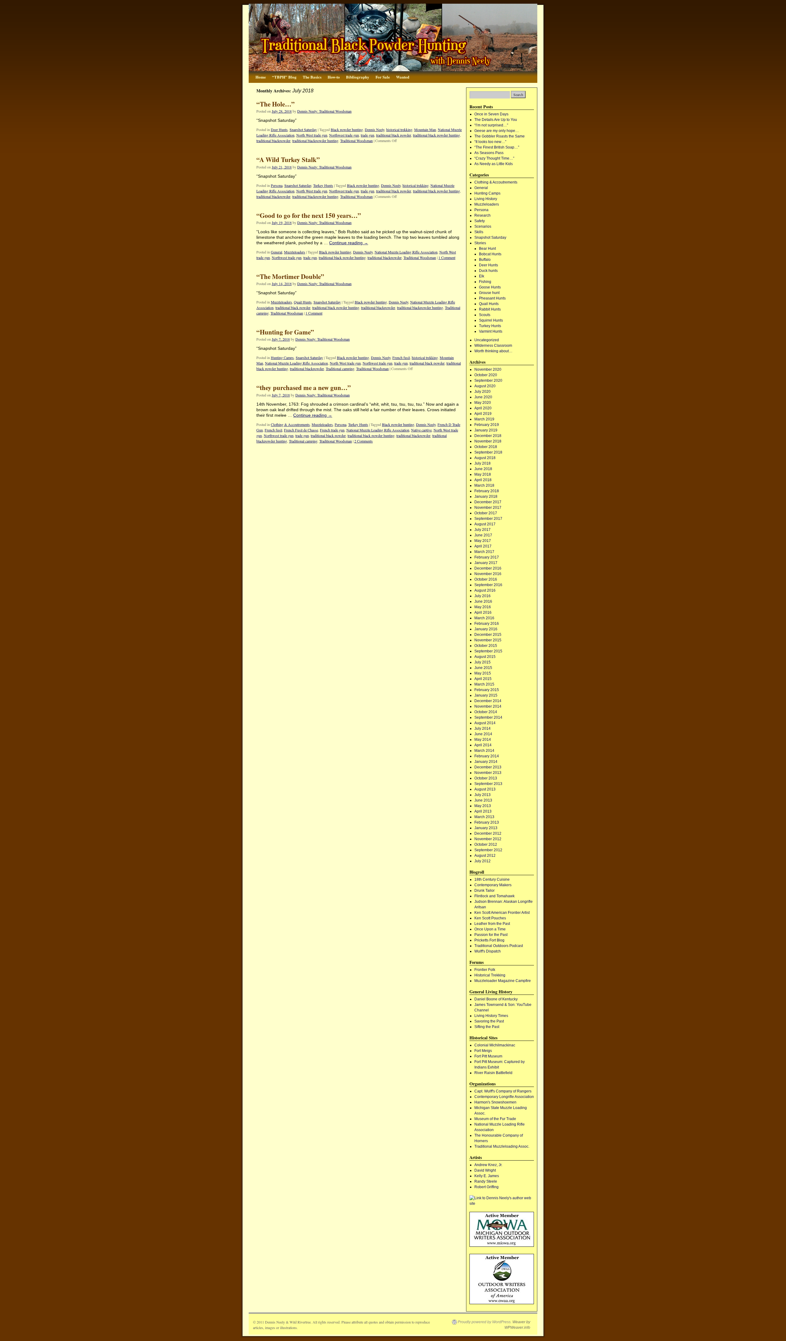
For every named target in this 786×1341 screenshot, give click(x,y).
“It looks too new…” (490, 142)
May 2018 (482, 474)
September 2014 (488, 717)
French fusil (401, 357)
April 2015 (483, 679)
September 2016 (488, 585)
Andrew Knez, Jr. (488, 1165)
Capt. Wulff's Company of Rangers (502, 1091)
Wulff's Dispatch (487, 951)
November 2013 (487, 773)
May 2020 (482, 402)
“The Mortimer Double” (290, 276)
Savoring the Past (489, 1021)
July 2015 (482, 662)
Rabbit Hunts (490, 309)
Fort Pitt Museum (488, 1056)
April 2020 (483, 408)
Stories (480, 243)
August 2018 (485, 458)
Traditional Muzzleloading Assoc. (501, 1146)
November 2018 (487, 441)
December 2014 (487, 701)
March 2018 (484, 485)
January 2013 (485, 828)
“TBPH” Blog (284, 77)
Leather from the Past (492, 924)
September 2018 (488, 452)
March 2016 (484, 618)
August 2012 (485, 855)
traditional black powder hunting (436, 135)
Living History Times (491, 1016)
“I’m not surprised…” (491, 125)
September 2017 (488, 518)
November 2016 (487, 574)
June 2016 (483, 601)
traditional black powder (393, 135)
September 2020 (488, 380)
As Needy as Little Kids (493, 164)
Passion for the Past (491, 935)
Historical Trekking (489, 975)
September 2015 (488, 651)
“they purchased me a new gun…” (303, 387)
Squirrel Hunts (491, 320)
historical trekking (399, 129)
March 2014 (484, 750)
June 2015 (483, 668)
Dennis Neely (374, 129)
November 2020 (487, 369)
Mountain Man (425, 129)
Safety (479, 221)
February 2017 (486, 557)
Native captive (421, 429)
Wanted (402, 77)
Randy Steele (485, 1181)
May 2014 (482, 739)
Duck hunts (488, 271)
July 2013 (482, 795)
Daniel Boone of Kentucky (496, 999)
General (276, 251)
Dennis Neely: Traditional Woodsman (324, 111)
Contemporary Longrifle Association (504, 1097)
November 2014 (487, 706)
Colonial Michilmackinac (494, 1045)
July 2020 (482, 391)
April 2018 (483, 480)
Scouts (484, 315)
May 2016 (482, 607)
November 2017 (487, 507)
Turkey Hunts (323, 185)
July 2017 (482, 530)
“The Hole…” (275, 104)
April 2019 (483, 414)
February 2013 (486, 822)
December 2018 (487, 436)
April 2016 (483, 612)
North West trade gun (311, 135)
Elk (481, 276)
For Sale (382, 77)
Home (260, 77)
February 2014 (486, 756)
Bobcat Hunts (490, 254)
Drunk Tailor (484, 890)
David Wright (485, 1170)
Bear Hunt (487, 248)
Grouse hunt (489, 293)
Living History (485, 199)
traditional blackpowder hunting (315, 140)
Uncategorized (486, 340)
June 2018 (483, 469)
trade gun (367, 135)
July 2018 (482, 463)
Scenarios (482, 226)
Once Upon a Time (490, 929)
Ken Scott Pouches (490, 918)
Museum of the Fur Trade (495, 1119)
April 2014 (483, 745)
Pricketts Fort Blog (489, 940)
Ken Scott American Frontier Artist (502, 912)
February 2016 (486, 623)
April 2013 (483, 811)
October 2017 (485, 513)
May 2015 (482, 673)
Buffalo (485, 259)
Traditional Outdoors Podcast (498, 946)
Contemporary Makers (493, 885)
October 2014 (485, 712)
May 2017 (482, 541)
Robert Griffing (486, 1187)
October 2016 (485, 579)
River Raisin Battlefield (493, 1073)
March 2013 (484, 817)
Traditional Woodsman (356, 140)
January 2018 (485, 496)
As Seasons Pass (489, 153)
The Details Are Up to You (495, 120)
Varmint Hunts (490, 331)
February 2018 (486, 491)
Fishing (485, 282)
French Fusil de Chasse (301, 429)
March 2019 (484, 419)
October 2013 (485, 778)
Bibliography (357, 77)
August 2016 (485, 590)
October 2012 (485, 844)
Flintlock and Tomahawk (494, 896)
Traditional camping (340, 368)
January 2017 (485, 563)
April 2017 (483, 546)
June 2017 (483, 535)
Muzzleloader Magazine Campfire (502, 981)
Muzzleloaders (294, 251)
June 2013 (483, 800)
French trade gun (332, 429)
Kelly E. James (486, 1176)
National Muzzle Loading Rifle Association (406, 251)
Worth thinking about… (493, 351)
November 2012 (487, 839)
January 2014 (485, 761)
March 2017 (484, 552)
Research (482, 215)
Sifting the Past (486, 1027)
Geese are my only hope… (496, 131)
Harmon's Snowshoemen (495, 1102)
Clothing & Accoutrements (290, 424)
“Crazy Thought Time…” (494, 158)
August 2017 (485, 524)
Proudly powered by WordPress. (485, 1322)
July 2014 (482, 728)
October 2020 (485, 375)
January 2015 (485, 695)
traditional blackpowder (273, 140)
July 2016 (482, 596)
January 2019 (485, 430)
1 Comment (446, 257)
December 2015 (487, 634)
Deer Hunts (279, 129)
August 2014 (485, 723)
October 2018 (485, 447)
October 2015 (485, 645)
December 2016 (487, 568)
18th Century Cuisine (492, 879)
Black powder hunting (347, 129)
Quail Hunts (303, 302)
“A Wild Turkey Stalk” (288, 159)
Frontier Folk (484, 970)
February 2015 (486, 690)
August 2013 (485, 789)
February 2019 (486, 425)
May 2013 (482, 806)
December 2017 (487, 502)
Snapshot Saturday (303, 129)
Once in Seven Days (491, 114)
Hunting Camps (282, 357)
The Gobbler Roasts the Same (499, 136)
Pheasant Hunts (492, 298)
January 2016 (485, 629)
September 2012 (488, 850)
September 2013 (488, 784)
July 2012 (482, 861)
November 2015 (487, 640)
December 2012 (487, 833)
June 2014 (483, 734)
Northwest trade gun (344, 135)
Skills (478, 232)
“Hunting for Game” (285, 332)
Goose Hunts (490, 287)
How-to (334, 77)
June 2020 (483, 397)
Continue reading (348, 242)
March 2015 (484, 684)
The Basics (312, 77)
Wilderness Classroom (493, 345)
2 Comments (363, 441)
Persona (276, 185)
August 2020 (485, 386)
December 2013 (487, 767)
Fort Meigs (483, 1051)
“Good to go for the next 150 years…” (308, 215)
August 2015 (485, 657)
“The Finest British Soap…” (496, 147)
